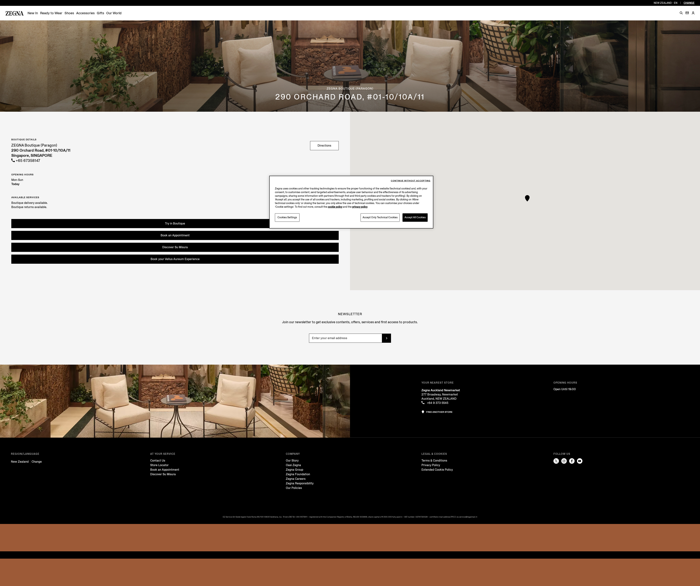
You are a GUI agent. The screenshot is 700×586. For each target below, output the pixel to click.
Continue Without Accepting (410, 180)
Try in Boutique (175, 223)
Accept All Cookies (415, 217)
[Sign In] (693, 13)
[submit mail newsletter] (386, 338)
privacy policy (360, 207)
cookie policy (335, 207)
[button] (681, 12)
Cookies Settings (287, 217)
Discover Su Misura (175, 247)
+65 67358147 (27, 160)
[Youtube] (579, 461)
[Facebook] (572, 461)
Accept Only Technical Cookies (380, 217)
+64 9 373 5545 (437, 403)
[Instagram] (564, 461)
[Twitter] (556, 461)
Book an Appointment (175, 235)
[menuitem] (33, 13)
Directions (324, 145)
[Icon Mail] (687, 12)
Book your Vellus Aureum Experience (175, 259)
